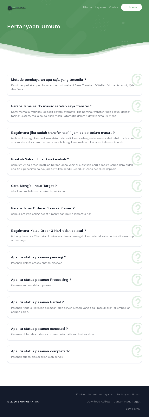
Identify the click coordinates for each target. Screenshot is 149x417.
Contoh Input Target (127, 401)
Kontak (113, 7)
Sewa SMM (133, 408)
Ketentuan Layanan (100, 394)
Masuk (133, 7)
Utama (87, 7)
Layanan (100, 7)
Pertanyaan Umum (128, 394)
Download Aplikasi (99, 401)
